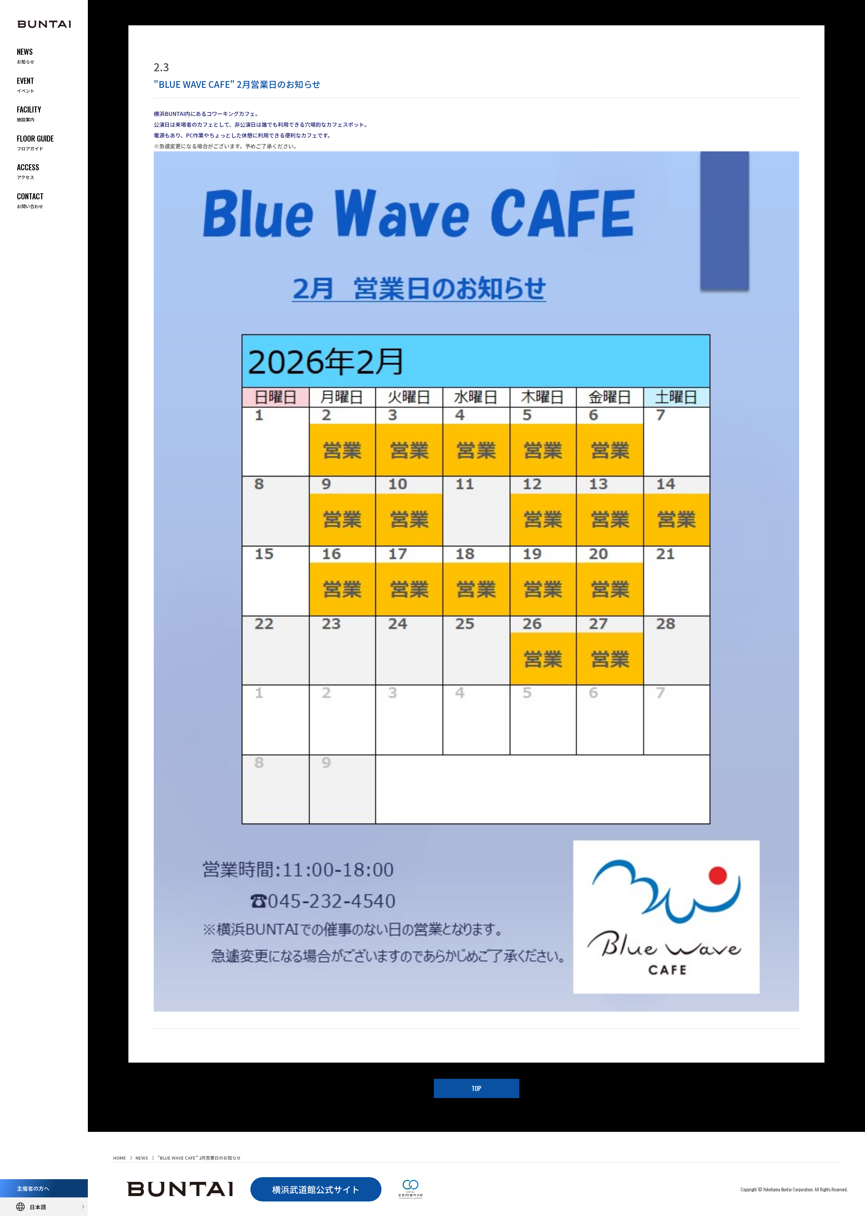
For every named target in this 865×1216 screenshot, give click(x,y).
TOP (476, 1088)
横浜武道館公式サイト (316, 1189)
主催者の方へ (33, 1188)
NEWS (141, 1158)
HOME (119, 1158)
